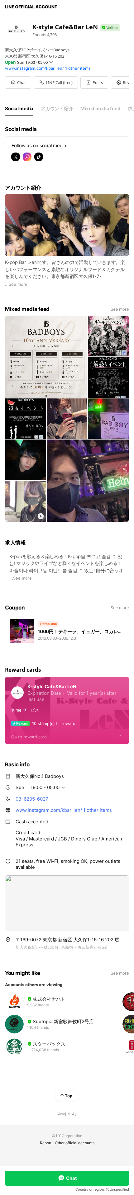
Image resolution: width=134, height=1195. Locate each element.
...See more (16, 284)
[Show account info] (110, 27)
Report (45, 1143)
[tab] (19, 108)
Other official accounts (74, 1143)
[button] (94, 82)
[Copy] (117, 940)
